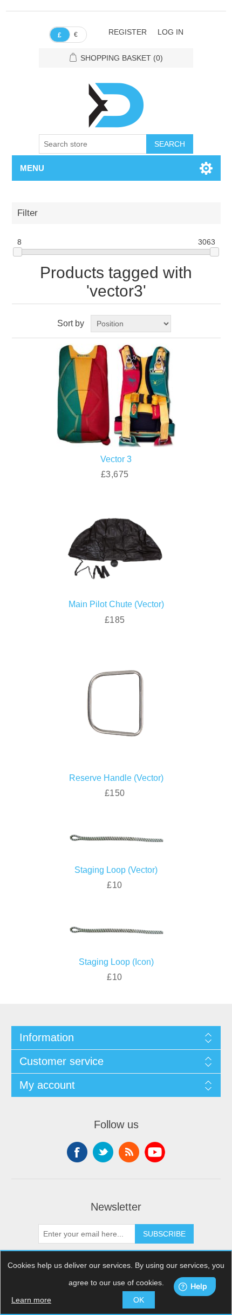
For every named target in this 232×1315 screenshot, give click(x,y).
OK (138, 1300)
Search (169, 144)
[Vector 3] (116, 393)
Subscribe (164, 1233)
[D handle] (116, 704)
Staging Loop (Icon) (116, 961)
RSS (129, 1152)
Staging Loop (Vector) (116, 870)
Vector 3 (116, 459)
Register (127, 32)
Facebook (77, 1152)
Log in (170, 32)
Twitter (103, 1152)
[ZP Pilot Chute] (116, 545)
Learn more (31, 1300)
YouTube (155, 1152)
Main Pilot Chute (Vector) (116, 604)
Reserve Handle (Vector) (116, 778)
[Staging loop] (116, 836)
